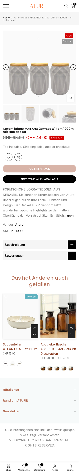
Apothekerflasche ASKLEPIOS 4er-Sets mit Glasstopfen (58, 348)
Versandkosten (48, 435)
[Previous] (6, 67)
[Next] (73, 67)
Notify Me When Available (39, 179)
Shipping (29, 147)
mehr (70, 215)
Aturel (19, 224)
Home (6, 17)
